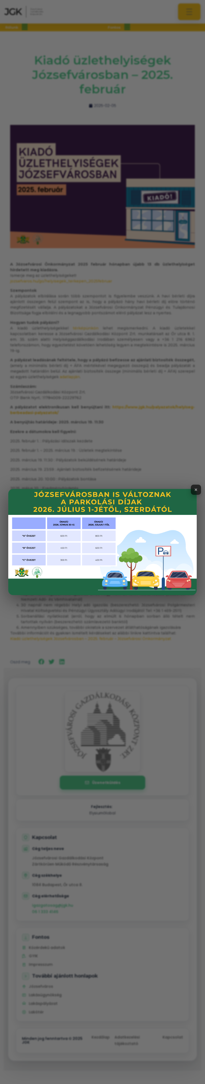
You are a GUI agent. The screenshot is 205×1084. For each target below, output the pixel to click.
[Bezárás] (196, 490)
